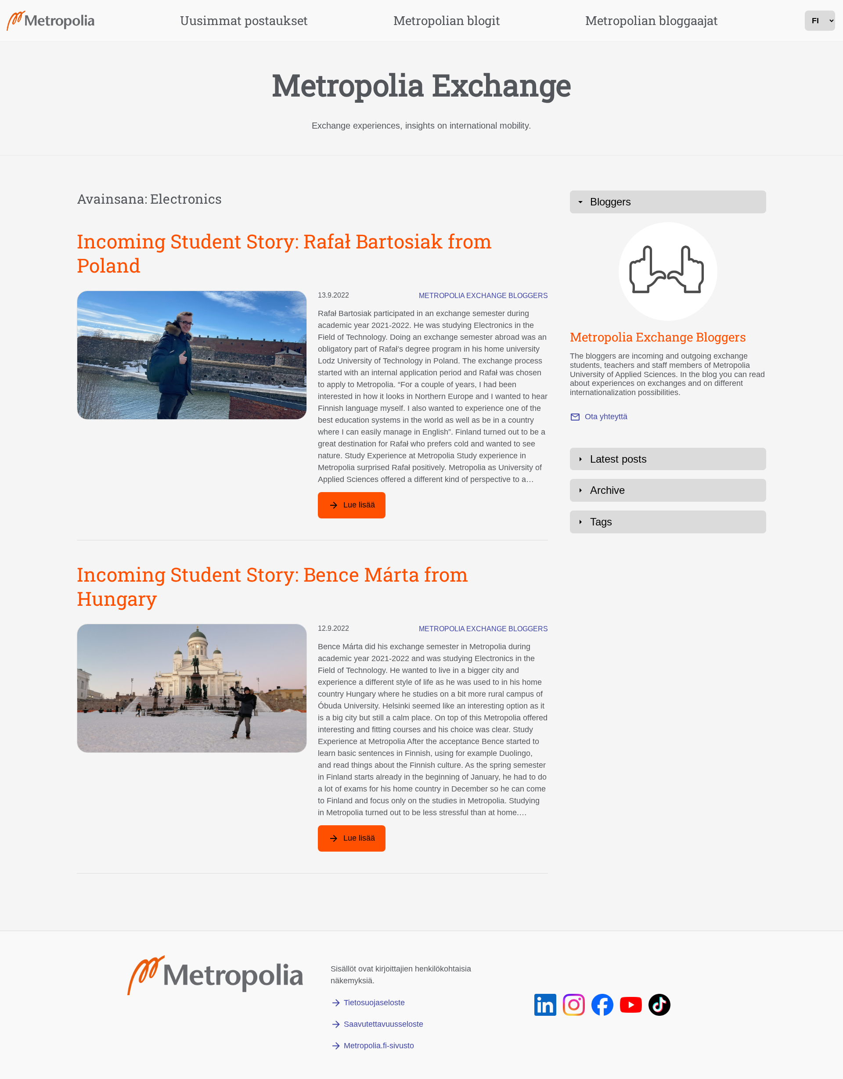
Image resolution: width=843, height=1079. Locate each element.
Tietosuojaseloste (374, 1002)
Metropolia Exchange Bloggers (483, 295)
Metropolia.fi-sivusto (379, 1045)
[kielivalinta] (820, 21)
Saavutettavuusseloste (383, 1024)
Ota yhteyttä (606, 416)
